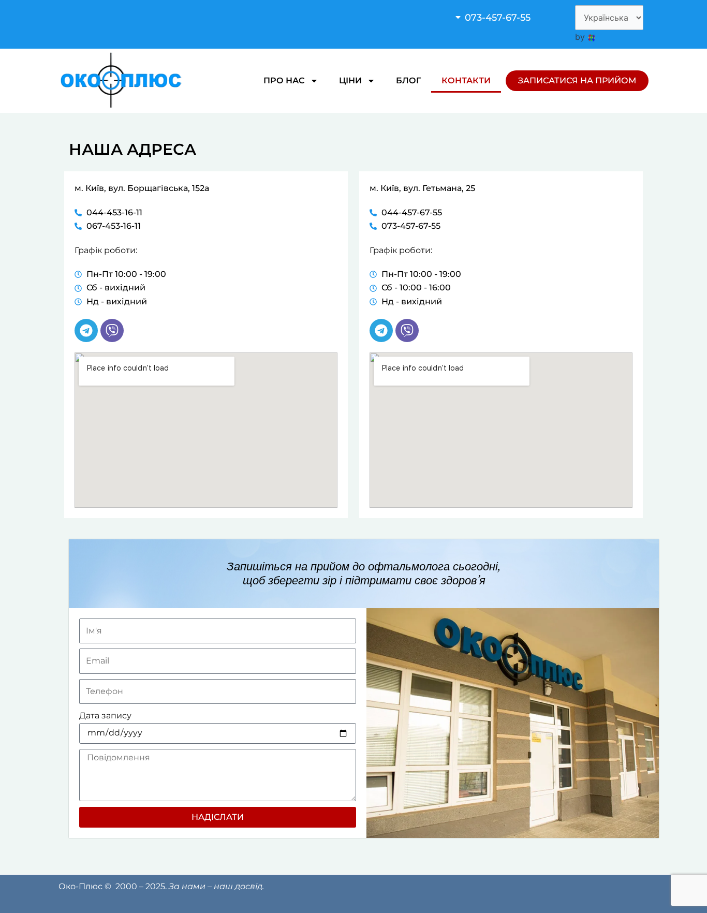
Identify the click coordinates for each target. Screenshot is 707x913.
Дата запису (105, 715)
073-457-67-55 (498, 17)
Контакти (466, 80)
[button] (507, 17)
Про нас (284, 80)
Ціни (350, 80)
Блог (408, 80)
